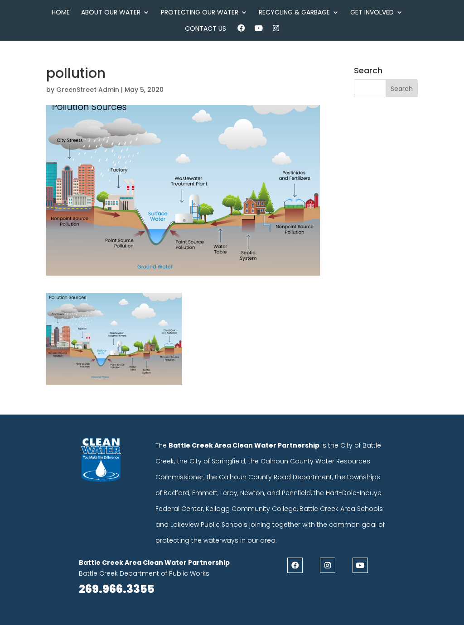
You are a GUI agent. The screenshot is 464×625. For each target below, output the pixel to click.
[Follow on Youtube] (360, 565)
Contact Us (205, 29)
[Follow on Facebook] (295, 565)
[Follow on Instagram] (327, 565)
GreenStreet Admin (87, 89)
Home (61, 13)
